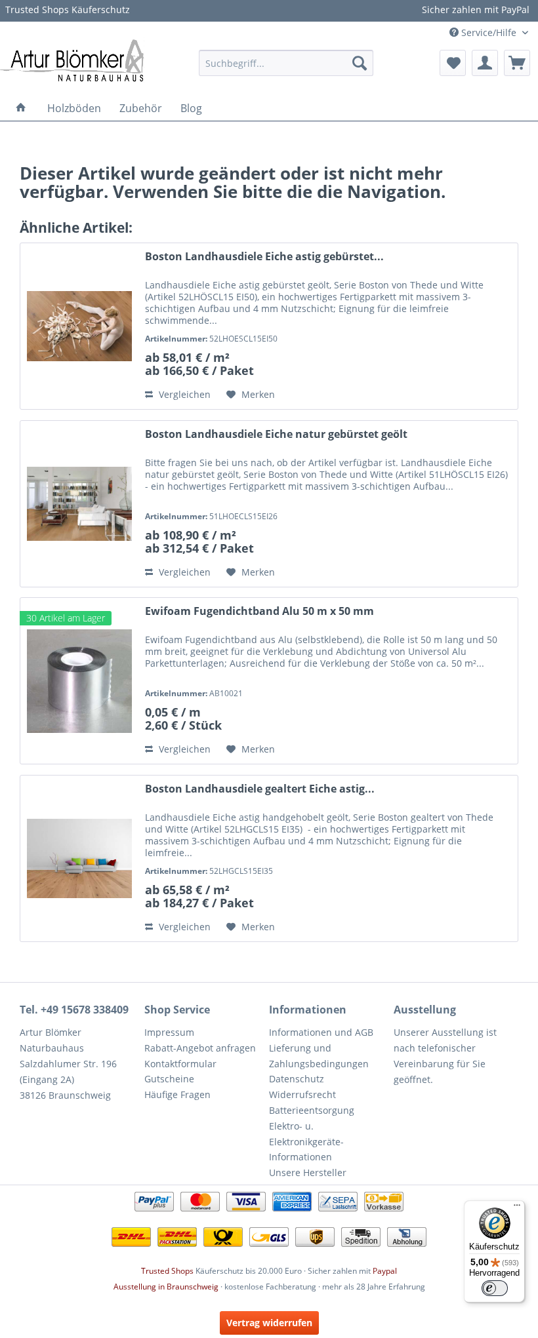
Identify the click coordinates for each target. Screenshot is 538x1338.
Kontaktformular (180, 1063)
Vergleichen (183, 394)
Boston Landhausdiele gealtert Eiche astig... (260, 789)
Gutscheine (169, 1078)
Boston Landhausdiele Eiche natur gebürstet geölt (276, 434)
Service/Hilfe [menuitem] (489, 32)
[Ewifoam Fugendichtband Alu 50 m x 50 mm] (79, 680)
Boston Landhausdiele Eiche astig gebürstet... (264, 257)
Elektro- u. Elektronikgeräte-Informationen (306, 1142)
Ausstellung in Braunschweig (166, 1286)
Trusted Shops (167, 1270)
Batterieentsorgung (311, 1110)
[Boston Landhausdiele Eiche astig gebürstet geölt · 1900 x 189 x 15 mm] (79, 326)
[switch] (495, 1288)
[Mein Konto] (485, 63)
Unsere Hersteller (307, 1172)
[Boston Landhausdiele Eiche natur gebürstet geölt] (79, 503)
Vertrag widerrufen (269, 1322)
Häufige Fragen (177, 1094)
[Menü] (517, 1208)
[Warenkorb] (517, 63)
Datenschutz (296, 1078)
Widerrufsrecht (302, 1094)
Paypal (385, 1270)
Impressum (169, 1032)
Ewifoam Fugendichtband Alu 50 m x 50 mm (259, 611)
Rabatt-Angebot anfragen (200, 1048)
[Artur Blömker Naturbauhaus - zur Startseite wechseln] (72, 60)
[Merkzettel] (453, 63)
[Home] (21, 108)
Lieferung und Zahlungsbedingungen (319, 1056)
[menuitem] (286, 63)
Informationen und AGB (321, 1032)
